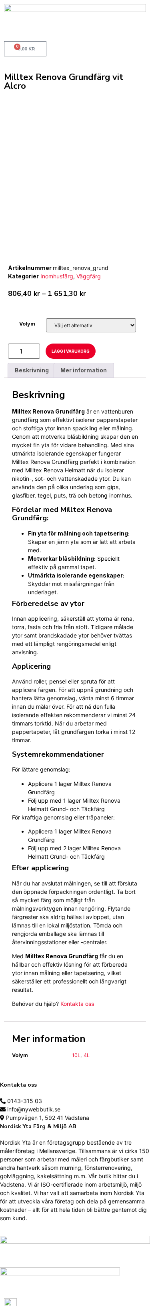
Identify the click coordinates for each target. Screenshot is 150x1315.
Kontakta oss (77, 1003)
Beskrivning (32, 370)
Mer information (83, 370)
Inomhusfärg (56, 276)
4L (87, 1055)
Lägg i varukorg (71, 351)
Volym (27, 324)
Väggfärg (88, 276)
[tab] (32, 370)
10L (76, 1055)
